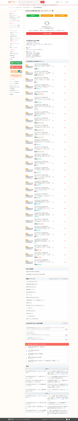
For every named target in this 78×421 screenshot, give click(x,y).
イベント (11, 28)
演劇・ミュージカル (13, 47)
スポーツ (11, 45)
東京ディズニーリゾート (14, 43)
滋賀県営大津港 (31, 49)
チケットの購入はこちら (63, 374)
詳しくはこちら (63, 404)
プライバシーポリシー (14, 85)
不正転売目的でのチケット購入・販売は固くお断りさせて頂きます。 (53, 419)
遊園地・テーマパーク (14, 39)
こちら (40, 28)
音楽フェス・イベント (14, 32)
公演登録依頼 (12, 88)
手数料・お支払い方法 (14, 53)
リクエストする (47, 15)
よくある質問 (12, 57)
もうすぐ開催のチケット (14, 18)
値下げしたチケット (13, 15)
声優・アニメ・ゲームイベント (16, 38)
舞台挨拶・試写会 (13, 36)
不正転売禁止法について (14, 90)
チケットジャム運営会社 (14, 81)
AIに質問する (12, 55)
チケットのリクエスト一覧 (14, 20)
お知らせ (11, 59)
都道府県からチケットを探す (15, 17)
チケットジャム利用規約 (14, 83)
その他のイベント (13, 34)
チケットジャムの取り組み (14, 92)
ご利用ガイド (12, 51)
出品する (33, 15)
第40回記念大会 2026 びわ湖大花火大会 (33, 43)
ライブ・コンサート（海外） (15, 27)
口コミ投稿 (61, 15)
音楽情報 (11, 94)
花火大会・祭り (13, 41)
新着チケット (12, 13)
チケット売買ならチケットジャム (12, 2)
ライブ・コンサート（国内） (15, 25)
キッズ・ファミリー (14, 30)
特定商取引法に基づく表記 (14, 86)
